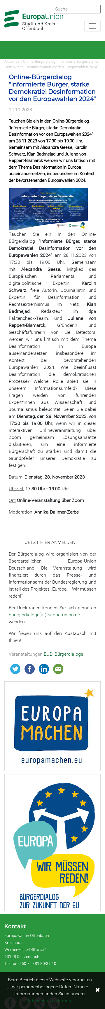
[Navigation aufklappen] (92, 26)
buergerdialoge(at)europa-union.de (44, 614)
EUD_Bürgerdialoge (63, 654)
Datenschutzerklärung (48, 1000)
